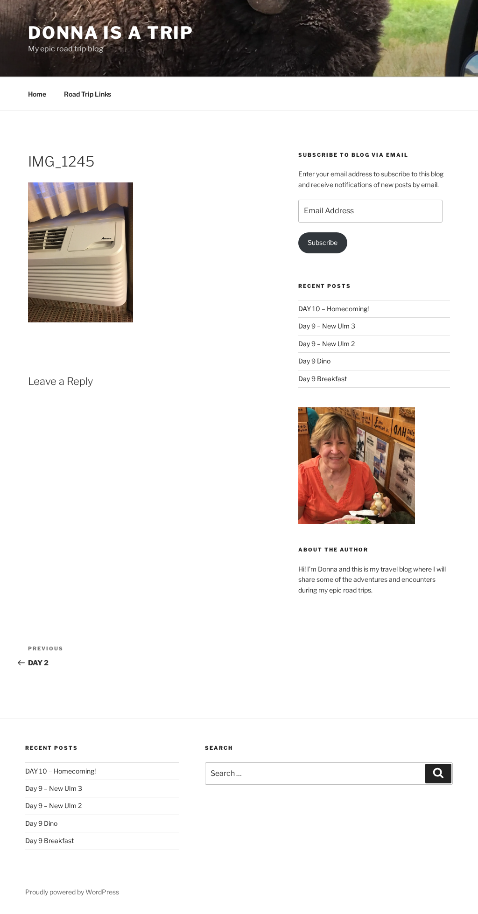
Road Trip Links (87, 94)
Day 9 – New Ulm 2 (326, 344)
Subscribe (322, 242)
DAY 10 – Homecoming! (333, 309)
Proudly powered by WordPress (72, 892)
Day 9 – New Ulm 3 (326, 326)
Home (37, 94)
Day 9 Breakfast (322, 379)
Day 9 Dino (314, 361)
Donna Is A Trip (111, 32)
